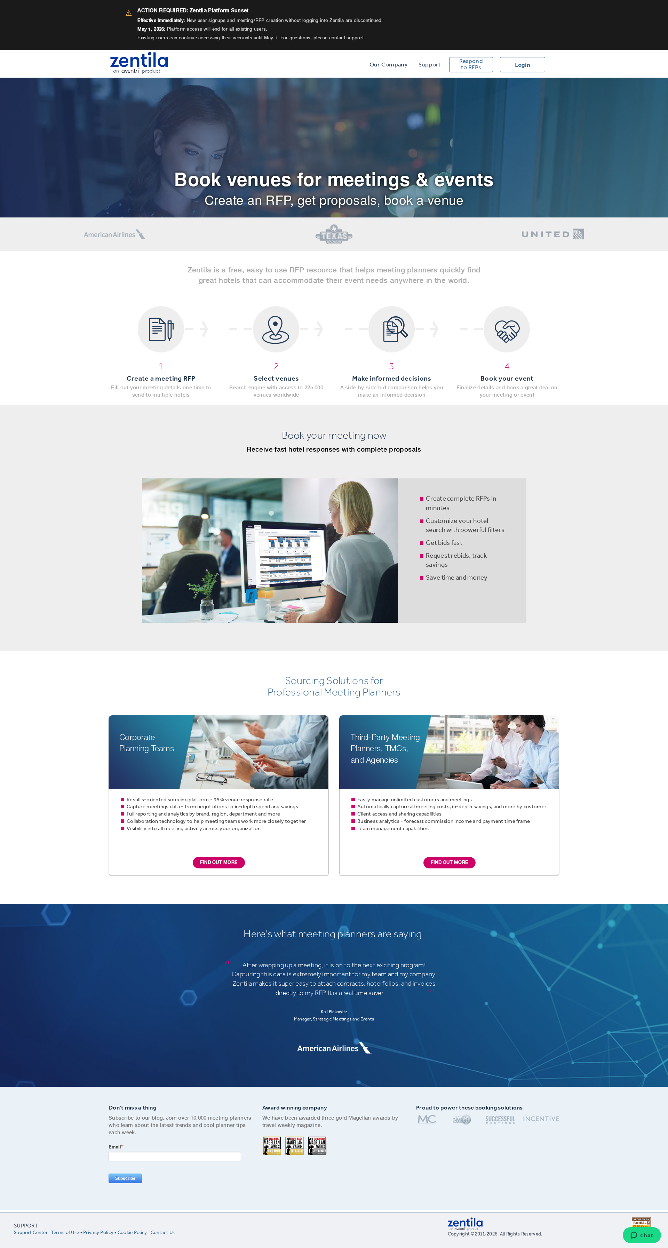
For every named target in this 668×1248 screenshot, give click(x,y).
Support (429, 65)
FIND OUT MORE (218, 862)
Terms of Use (65, 1232)
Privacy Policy (98, 1232)
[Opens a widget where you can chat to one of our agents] (641, 1236)
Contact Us (163, 1232)
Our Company (388, 65)
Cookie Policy (132, 1232)
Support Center (31, 1232)
